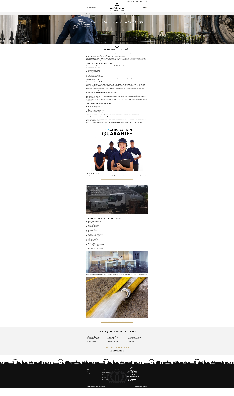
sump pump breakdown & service (102, 13)
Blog (137, 1)
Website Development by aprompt (141, 386)
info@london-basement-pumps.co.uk (132, 376)
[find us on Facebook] (128, 379)
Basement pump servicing (90, 13)
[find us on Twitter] (130, 379)
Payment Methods (105, 374)
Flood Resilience (125, 13)
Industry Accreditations (106, 372)
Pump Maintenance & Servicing (107, 370)
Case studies (104, 377)
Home (128, 1)
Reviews (141, 1)
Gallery (132, 1)
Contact (146, 1)
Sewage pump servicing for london (115, 13)
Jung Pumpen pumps (105, 379)
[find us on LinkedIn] (132, 379)
